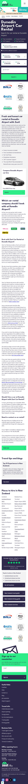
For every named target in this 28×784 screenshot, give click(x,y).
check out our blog (13, 323)
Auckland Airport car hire (11, 576)
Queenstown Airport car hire (12, 580)
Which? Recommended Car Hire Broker (12, 382)
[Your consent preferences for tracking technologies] (2, 782)
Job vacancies (5, 698)
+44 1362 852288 (14, 770)
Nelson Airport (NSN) (20, 504)
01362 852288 (14, 768)
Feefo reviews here (14, 301)
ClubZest (4, 687)
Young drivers (5, 714)
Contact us (4, 693)
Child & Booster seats (7, 709)
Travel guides (5, 720)
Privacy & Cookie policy (8, 739)
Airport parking (6, 711)
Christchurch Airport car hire (12, 578)
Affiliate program (6, 733)
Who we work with (7, 736)
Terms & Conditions (7, 741)
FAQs (3, 690)
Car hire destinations (7, 717)
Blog (3, 695)
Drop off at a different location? (9, 50)
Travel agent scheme (7, 730)
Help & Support (6, 701)
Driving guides (6, 722)
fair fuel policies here (17, 355)
